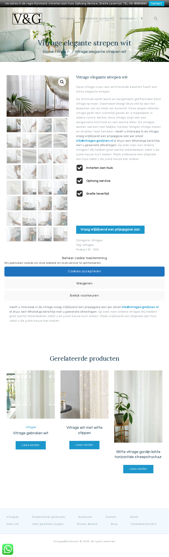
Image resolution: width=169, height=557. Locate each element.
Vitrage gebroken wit (30, 433)
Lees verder (31, 445)
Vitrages (96, 240)
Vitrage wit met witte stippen (84, 430)
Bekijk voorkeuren (84, 295)
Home (48, 52)
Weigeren (84, 283)
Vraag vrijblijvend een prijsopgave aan (110, 229)
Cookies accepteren (84, 271)
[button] (62, 82)
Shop (61, 52)
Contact (156, 3)
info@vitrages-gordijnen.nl (95, 140)
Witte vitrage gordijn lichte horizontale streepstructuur (138, 454)
